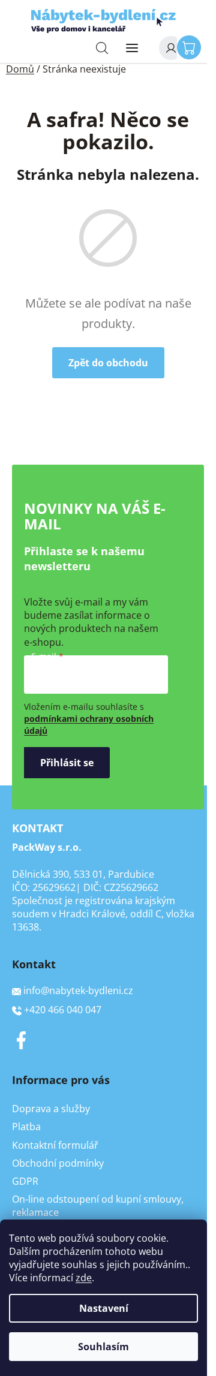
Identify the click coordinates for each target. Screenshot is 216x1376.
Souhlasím (103, 1346)
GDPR (25, 1181)
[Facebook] (21, 1040)
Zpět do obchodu (108, 362)
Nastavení (103, 1308)
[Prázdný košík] (192, 47)
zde (84, 1277)
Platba (26, 1126)
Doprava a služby (51, 1108)
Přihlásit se (67, 762)
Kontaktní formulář (55, 1145)
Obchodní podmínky (58, 1163)
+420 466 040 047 (62, 1009)
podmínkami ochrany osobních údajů (89, 724)
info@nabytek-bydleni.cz (78, 990)
